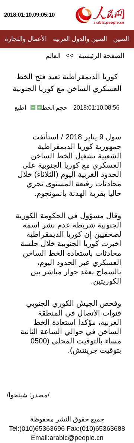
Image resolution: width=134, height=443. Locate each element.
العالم (53, 55)
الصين (121, 38)
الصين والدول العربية (80, 38)
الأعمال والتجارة (26, 38)
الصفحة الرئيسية (101, 55)
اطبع (20, 107)
